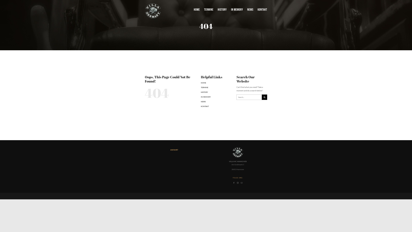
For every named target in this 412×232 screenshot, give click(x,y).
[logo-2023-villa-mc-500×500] (153, 3)
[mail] (241, 183)
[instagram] (238, 183)
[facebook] (234, 183)
